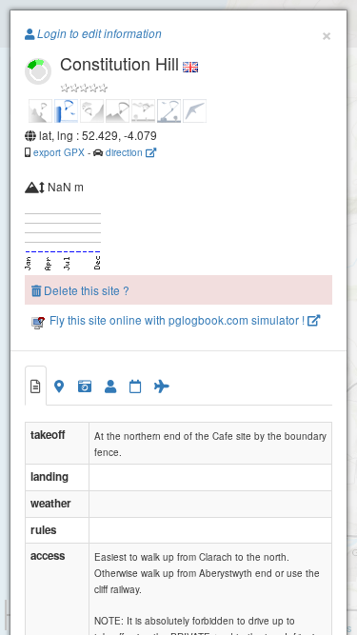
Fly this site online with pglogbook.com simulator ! (177, 319)
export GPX (59, 152)
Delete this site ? (85, 290)
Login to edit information (98, 33)
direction (126, 152)
